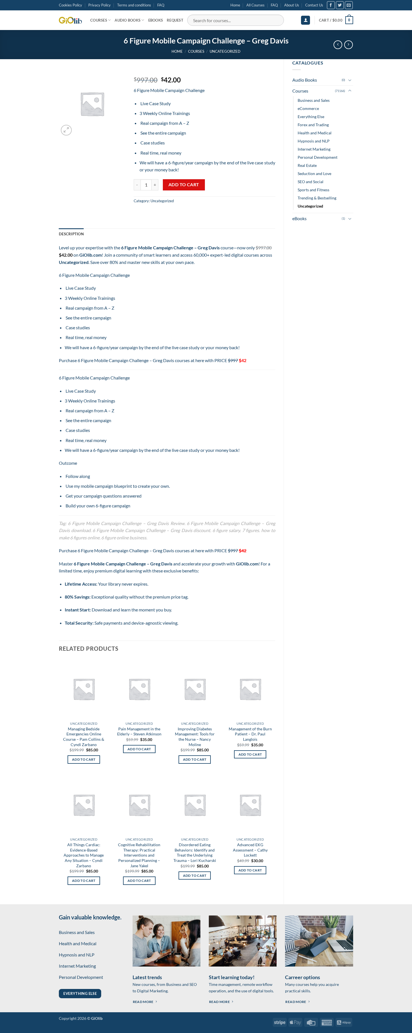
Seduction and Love (314, 173)
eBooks (155, 20)
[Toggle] (349, 80)
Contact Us (314, 5)
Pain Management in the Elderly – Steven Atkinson (139, 731)
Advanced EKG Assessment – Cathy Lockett (250, 849)
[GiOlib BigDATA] (70, 20)
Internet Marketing (314, 149)
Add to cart (183, 184)
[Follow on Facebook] (331, 5)
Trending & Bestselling (317, 197)
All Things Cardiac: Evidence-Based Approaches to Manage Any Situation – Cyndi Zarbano (84, 855)
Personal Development (317, 157)
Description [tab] (71, 234)
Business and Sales (314, 100)
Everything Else (311, 116)
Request (175, 20)
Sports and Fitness (313, 189)
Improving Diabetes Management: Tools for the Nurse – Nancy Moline (195, 736)
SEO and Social (310, 181)
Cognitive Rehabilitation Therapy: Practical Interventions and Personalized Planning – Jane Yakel (139, 855)
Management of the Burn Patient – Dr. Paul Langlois (250, 734)
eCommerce (308, 108)
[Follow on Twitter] (340, 5)
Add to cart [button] (84, 759)
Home (235, 5)
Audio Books (127, 20)
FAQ (160, 5)
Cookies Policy (70, 5)
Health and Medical (315, 132)
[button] (305, 20)
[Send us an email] (349, 5)
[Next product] (338, 44)
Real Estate (307, 165)
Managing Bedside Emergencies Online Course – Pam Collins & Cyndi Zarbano (83, 736)
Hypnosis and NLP (314, 141)
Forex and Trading (313, 124)
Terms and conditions (134, 5)
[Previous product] (348, 44)
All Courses (255, 5)
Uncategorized (225, 51)
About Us (291, 5)
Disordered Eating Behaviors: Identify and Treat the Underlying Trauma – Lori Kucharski (194, 852)
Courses (98, 20)
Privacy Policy (99, 5)
